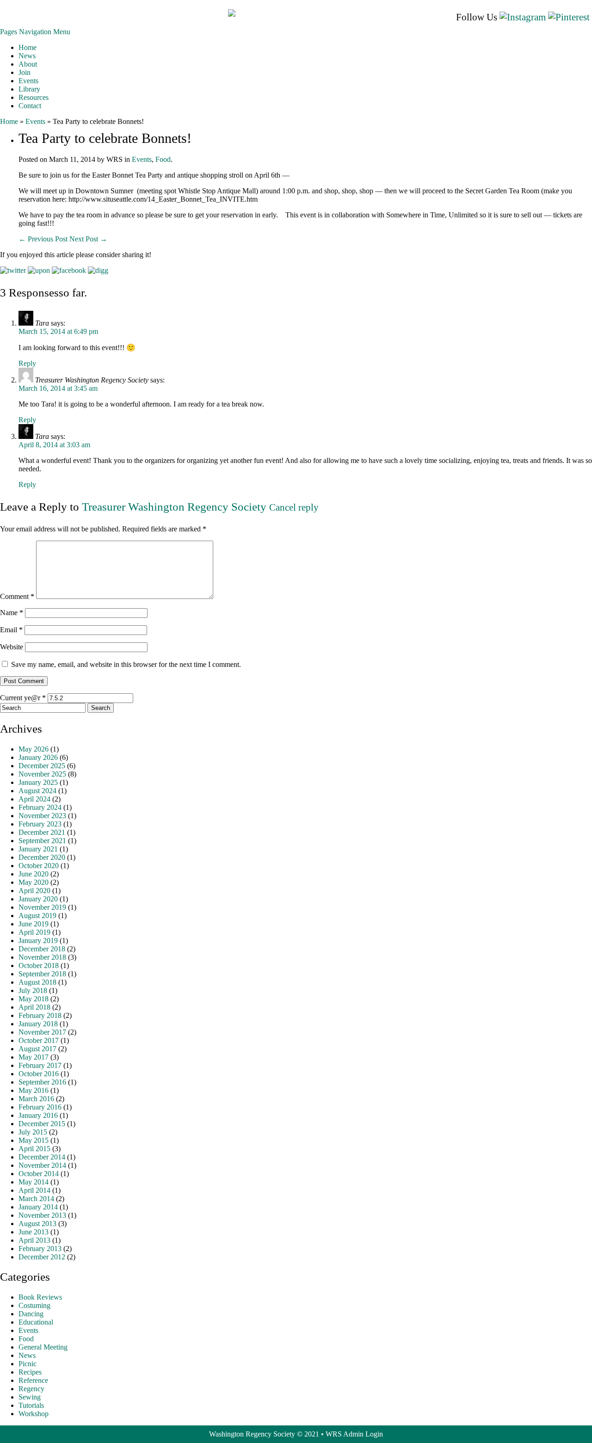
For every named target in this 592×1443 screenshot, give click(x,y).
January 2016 (38, 1115)
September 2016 (42, 1082)
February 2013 (40, 1248)
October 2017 (38, 1040)
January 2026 (38, 757)
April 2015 (34, 1149)
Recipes (30, 1372)
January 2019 (38, 940)
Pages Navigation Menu (35, 32)
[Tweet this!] (13, 270)
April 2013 (34, 1240)
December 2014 (41, 1157)
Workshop (33, 1414)
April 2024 (34, 799)
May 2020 (33, 882)
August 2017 (37, 1049)
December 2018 (41, 949)
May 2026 (33, 749)
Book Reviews (40, 1297)
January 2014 (38, 1207)
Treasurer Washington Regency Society (174, 506)
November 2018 (42, 957)
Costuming (34, 1305)
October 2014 (38, 1174)
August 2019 (37, 915)
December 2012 (41, 1257)
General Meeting (43, 1347)
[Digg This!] (98, 270)
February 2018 (40, 1015)
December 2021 (41, 832)
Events (28, 81)
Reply (27, 363)
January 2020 (38, 899)
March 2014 (36, 1198)
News (27, 56)
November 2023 (42, 816)
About (27, 64)
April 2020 (34, 890)
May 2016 (33, 1090)
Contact (29, 106)
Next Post (88, 239)
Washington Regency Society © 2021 (264, 1434)
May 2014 (33, 1182)
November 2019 (42, 907)
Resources (33, 97)
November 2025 (42, 774)
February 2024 (40, 807)
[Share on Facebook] (69, 270)
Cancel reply (294, 507)
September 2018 (42, 974)
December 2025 (41, 766)
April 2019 (34, 932)
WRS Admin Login (354, 1434)
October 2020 (38, 866)
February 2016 (40, 1107)
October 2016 (38, 1074)
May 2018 (33, 999)
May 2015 (33, 1140)
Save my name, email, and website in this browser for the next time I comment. (126, 664)
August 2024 (37, 791)
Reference (33, 1380)
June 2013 (33, 1232)
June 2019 (33, 924)
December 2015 (41, 1124)
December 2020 (41, 857)
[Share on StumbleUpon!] (39, 270)
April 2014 (34, 1190)
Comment (17, 596)
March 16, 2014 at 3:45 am (58, 388)
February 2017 (40, 1065)
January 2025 (38, 782)
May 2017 (33, 1057)
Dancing (30, 1314)
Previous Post (43, 239)
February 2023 (40, 824)
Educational (35, 1322)
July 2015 (32, 1132)
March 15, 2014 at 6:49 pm (58, 331)
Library (29, 89)
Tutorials (31, 1405)
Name (11, 613)
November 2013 (42, 1215)
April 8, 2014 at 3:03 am (54, 445)
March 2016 (36, 1099)
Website (11, 647)
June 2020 (33, 874)
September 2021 (42, 841)
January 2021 (38, 849)
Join (24, 72)
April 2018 (34, 1007)
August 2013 (37, 1223)
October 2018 (38, 965)
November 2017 (42, 1032)
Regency (31, 1389)
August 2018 (37, 982)
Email (11, 630)
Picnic (27, 1364)
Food (163, 159)
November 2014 (42, 1165)
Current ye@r (23, 698)
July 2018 (32, 990)
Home (27, 47)
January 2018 (38, 1024)
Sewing (29, 1397)
